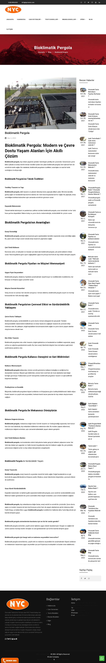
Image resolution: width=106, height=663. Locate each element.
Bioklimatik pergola (12, 162)
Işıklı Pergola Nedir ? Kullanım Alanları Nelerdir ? (94, 426)
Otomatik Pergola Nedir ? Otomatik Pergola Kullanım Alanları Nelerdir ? (94, 191)
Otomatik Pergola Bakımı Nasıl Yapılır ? (94, 466)
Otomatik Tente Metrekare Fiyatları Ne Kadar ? (94, 93)
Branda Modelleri (69, 19)
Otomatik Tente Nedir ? (93, 304)
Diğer (82, 19)
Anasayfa (10, 19)
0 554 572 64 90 (80, 610)
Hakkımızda (21, 19)
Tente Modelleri (51, 19)
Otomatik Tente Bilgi (93, 552)
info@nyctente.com (28, 2)
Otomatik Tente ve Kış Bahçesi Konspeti (94, 214)
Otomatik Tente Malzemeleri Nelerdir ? (93, 165)
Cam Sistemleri (34, 19)
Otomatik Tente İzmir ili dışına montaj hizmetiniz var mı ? (94, 117)
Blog (91, 19)
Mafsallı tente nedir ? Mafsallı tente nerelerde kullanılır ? (93, 260)
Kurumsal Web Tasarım (45, 659)
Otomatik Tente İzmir (93, 324)
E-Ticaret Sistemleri (62, 659)
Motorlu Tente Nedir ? (93, 385)
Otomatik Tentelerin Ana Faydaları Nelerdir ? (94, 509)
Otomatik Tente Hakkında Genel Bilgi (93, 533)
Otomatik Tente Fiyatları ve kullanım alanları (93, 237)
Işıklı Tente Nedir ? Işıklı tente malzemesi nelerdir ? (94, 142)
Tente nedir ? (92, 446)
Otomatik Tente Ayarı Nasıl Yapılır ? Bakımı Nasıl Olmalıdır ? (94, 284)
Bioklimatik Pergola (61, 52)
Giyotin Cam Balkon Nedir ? (93, 487)
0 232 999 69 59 (12, 2)
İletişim (10, 29)
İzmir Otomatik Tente (93, 344)
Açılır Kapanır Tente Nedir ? (92, 405)
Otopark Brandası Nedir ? (94, 364)
